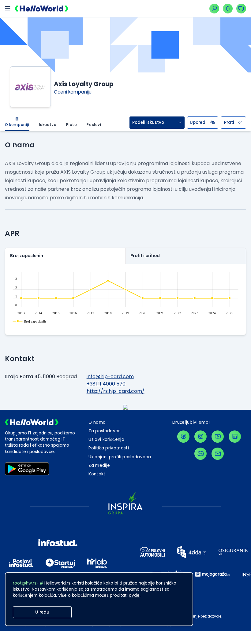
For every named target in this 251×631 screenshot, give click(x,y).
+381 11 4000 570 (106, 383)
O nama (97, 422)
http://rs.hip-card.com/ (115, 391)
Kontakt (96, 474)
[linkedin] (235, 436)
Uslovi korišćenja (106, 439)
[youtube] (218, 436)
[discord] (200, 454)
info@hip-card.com (110, 376)
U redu (42, 612)
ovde (134, 595)
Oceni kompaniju (73, 92)
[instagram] (200, 436)
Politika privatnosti (108, 448)
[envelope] (218, 454)
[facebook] (183, 436)
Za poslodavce (104, 431)
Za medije (99, 465)
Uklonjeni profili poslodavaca (119, 457)
